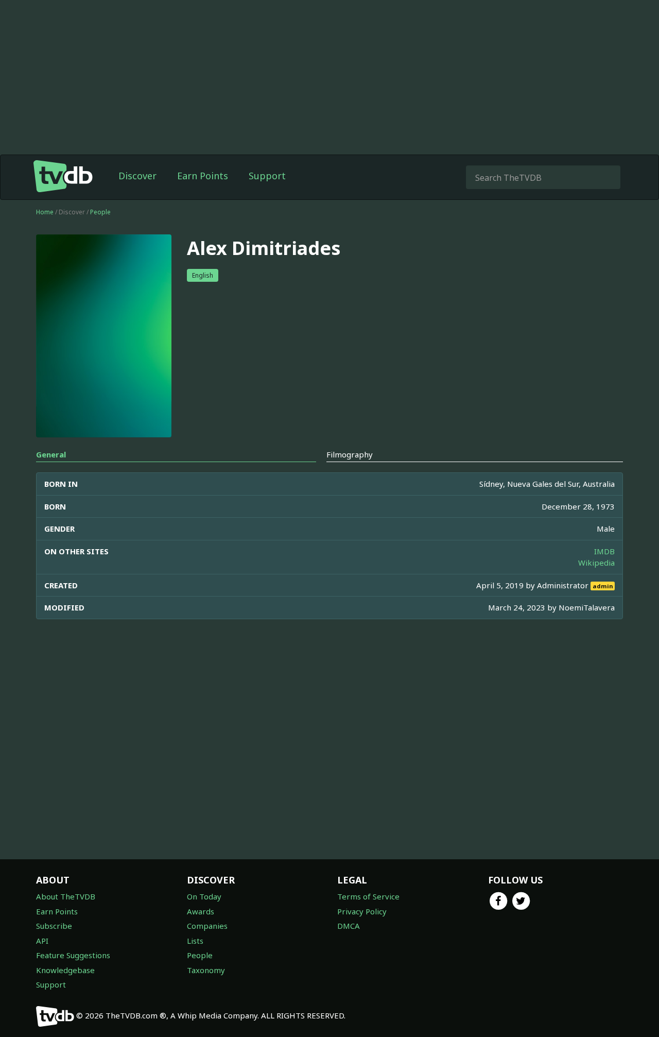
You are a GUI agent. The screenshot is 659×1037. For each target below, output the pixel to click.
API (42, 941)
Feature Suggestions (73, 955)
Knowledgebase (65, 970)
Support (267, 175)
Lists (195, 941)
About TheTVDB (65, 896)
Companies (207, 926)
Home (45, 212)
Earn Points (202, 175)
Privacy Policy (362, 911)
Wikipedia (596, 562)
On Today (204, 896)
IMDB (604, 551)
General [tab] (51, 454)
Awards (200, 911)
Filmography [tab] (349, 454)
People (100, 212)
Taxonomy (206, 970)
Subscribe (54, 926)
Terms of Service (368, 896)
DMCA (348, 926)
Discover (137, 175)
